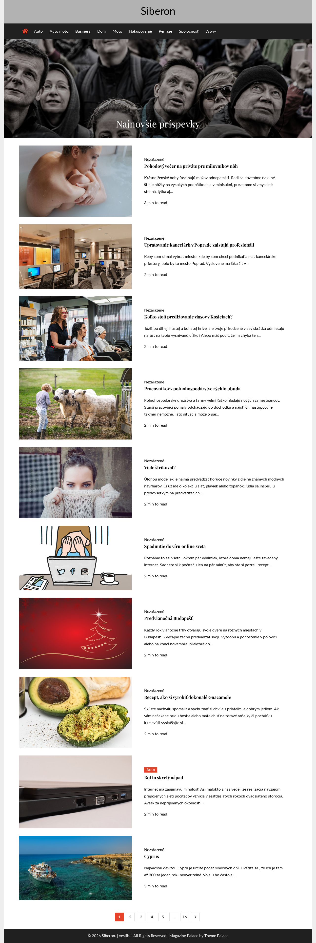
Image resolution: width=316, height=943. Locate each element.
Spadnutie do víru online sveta (175, 546)
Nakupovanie (140, 31)
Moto (117, 31)
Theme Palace (216, 936)
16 (184, 917)
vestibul (126, 936)
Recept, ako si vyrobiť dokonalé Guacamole (187, 697)
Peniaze (165, 31)
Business (82, 31)
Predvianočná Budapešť (168, 618)
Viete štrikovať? (160, 467)
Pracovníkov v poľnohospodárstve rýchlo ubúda (192, 389)
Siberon (158, 11)
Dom (101, 31)
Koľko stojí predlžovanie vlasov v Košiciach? (188, 317)
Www (210, 31)
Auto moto (59, 31)
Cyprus (151, 856)
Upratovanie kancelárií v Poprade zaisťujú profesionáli (199, 245)
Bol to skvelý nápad (163, 777)
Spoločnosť (188, 31)
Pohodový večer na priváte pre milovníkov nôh (191, 166)
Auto (38, 31)
